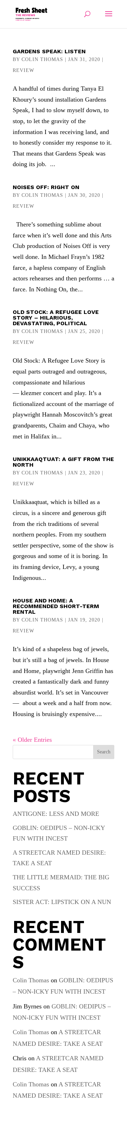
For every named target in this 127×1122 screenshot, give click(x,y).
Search (103, 751)
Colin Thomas (42, 59)
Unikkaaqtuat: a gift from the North (63, 462)
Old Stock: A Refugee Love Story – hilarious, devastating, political (56, 318)
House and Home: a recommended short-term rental (56, 606)
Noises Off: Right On (46, 187)
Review (23, 70)
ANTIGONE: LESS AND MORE (56, 813)
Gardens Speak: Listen (49, 51)
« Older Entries (32, 739)
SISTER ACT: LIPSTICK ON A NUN (62, 901)
